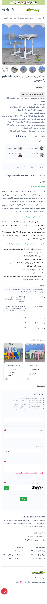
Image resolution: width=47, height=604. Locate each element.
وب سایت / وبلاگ (36, 446)
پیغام (40, 461)
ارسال (23, 498)
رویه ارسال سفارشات (37, 554)
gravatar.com (35, 406)
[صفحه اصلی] (43, 18)
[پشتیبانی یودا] (4, 591)
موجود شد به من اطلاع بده (32, 94)
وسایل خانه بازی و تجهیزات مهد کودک (29, 18)
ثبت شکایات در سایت (15, 558)
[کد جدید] (6, 488)
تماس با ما (19, 550)
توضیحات (38, 166)
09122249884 (38, 536)
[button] (4, 362)
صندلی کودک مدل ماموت (13, 367)
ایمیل (41, 430)
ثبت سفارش (40, 547)
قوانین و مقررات (39, 558)
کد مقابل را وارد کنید (35, 482)
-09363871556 (29, 536)
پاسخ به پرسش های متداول (12, 554)
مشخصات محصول (24, 166)
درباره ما (20, 547)
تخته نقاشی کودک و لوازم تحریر (25, 292)
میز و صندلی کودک (10, 18)
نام (41, 414)
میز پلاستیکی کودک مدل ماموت (35, 367)
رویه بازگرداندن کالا (38, 550)
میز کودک (41, 292)
